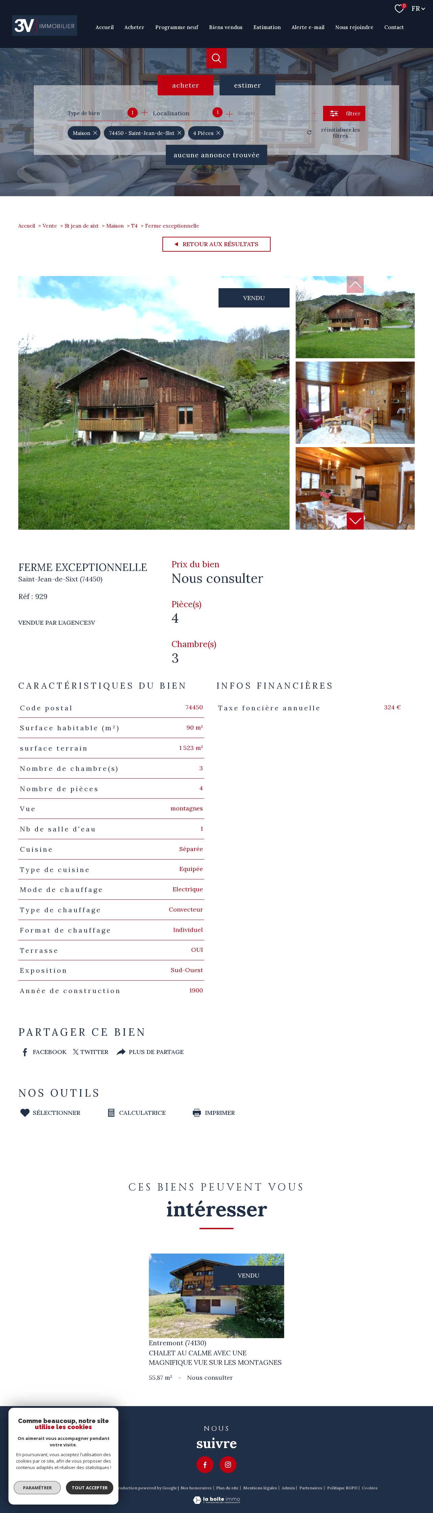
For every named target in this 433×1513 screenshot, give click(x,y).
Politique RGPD (342, 1487)
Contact (394, 27)
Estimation (267, 27)
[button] (355, 520)
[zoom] (154, 527)
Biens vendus (226, 27)
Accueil (105, 27)
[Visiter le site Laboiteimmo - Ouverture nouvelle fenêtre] (216, 1502)
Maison (115, 226)
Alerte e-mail (308, 27)
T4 (134, 226)
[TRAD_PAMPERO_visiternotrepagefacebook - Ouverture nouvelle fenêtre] (205, 1464)
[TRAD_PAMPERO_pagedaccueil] (44, 34)
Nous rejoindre (354, 27)
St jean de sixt (82, 226)
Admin (288, 1487)
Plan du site (227, 1487)
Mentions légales (260, 1487)
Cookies (370, 1488)
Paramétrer (37, 1488)
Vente (50, 226)
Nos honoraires (196, 1487)
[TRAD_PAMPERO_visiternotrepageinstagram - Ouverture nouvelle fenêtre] (228, 1464)
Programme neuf (176, 27)
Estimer (247, 85)
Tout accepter (90, 1488)
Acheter (134, 27)
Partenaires (310, 1487)
